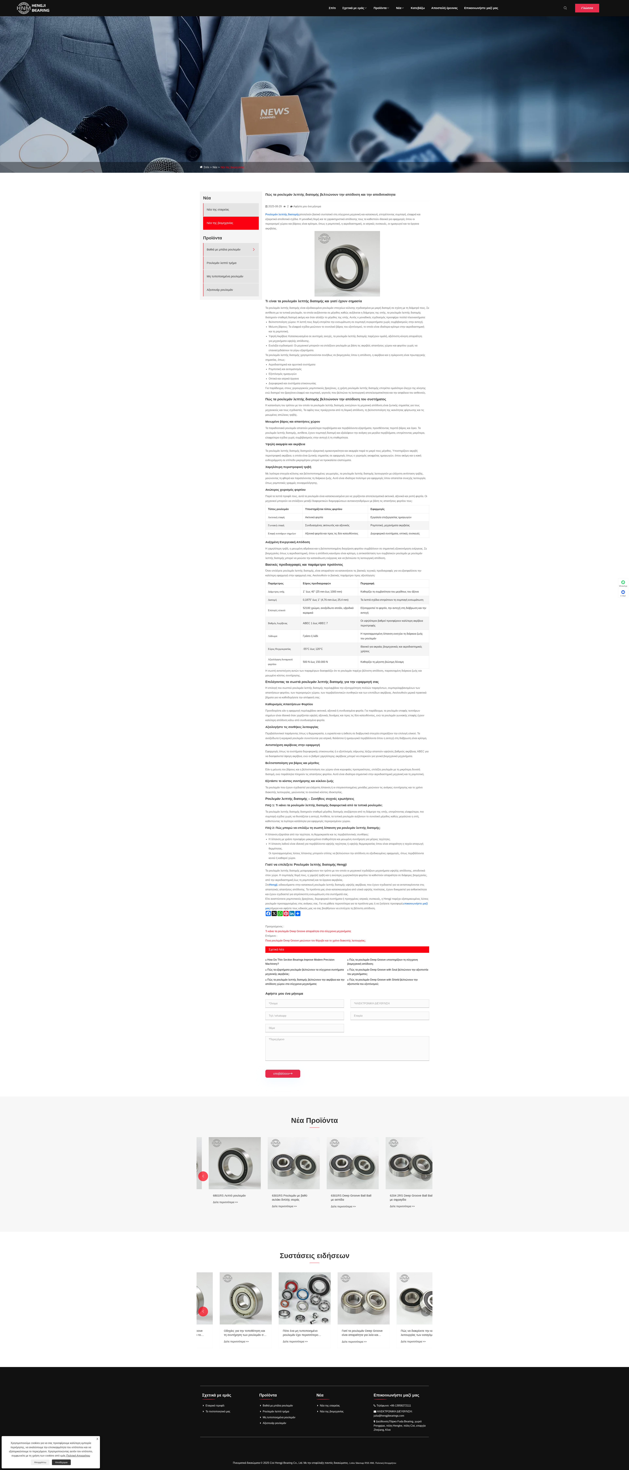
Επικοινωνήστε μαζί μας (481, 8)
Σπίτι (332, 8)
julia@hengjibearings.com (389, 1415)
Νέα (398, 8)
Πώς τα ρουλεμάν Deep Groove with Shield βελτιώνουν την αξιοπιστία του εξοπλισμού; (382, 981)
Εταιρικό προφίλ (215, 1405)
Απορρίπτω (40, 1462)
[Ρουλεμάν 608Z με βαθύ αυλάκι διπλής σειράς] (226, 1163)
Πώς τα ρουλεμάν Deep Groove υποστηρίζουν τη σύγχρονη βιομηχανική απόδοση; (382, 961)
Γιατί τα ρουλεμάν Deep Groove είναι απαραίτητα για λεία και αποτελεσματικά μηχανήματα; (401, 1333)
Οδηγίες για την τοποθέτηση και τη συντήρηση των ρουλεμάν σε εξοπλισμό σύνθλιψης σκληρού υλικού (283, 1333)
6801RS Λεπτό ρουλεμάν (279, 1195)
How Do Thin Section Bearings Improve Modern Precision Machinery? (299, 961)
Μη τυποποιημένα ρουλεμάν (225, 276)
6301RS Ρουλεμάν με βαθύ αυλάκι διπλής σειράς (340, 1197)
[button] (203, 1176)
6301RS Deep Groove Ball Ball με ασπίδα (401, 1197)
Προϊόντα (380, 8)
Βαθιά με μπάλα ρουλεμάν (223, 249)
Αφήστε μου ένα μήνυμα (307, 206)
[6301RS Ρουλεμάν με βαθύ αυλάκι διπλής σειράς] (344, 1163)
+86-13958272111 (400, 1405)
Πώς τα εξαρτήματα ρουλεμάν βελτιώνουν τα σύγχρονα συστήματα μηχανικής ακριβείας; (304, 971)
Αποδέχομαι (61, 1462)
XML (372, 1463)
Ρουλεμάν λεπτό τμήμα (221, 263)
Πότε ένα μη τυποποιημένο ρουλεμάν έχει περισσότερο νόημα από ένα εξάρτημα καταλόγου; (340, 1333)
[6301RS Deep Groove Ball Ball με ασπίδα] (403, 1163)
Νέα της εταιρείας (218, 209)
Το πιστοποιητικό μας (218, 1411)
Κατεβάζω (418, 8)
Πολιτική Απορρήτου (385, 1463)
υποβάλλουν (282, 1073)
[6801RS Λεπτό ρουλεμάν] (285, 1163)
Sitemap (359, 1463)
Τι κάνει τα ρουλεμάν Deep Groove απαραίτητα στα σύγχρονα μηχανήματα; (308, 931)
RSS (367, 1463)
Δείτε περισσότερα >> (216, 1206)
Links (352, 1463)
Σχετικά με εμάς (353, 8)
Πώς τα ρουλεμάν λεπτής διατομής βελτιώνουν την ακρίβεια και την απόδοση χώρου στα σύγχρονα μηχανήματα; (304, 981)
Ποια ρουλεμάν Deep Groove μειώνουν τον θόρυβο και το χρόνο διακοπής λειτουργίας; (315, 940)
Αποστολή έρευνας (444, 8)
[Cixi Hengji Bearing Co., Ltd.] (33, 8)
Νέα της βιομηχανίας (232, 167)
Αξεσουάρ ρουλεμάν (220, 289)
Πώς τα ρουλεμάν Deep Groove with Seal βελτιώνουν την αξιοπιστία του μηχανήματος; (387, 971)
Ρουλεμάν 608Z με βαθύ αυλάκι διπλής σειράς (224, 1197)
